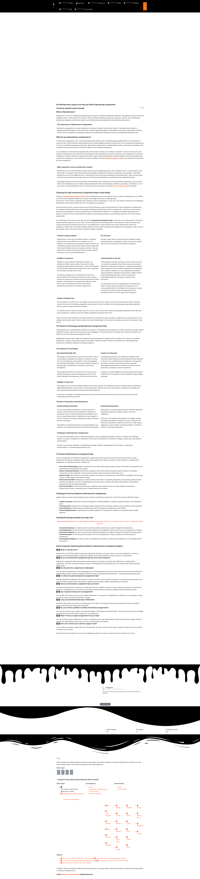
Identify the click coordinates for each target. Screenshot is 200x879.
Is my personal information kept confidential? (77, 600)
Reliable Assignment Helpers (115, 158)
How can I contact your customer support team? (78, 624)
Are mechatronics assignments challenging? (77, 568)
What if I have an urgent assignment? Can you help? (79, 616)
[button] (100, 550)
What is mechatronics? (69, 550)
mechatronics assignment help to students (116, 521)
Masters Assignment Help (70, 874)
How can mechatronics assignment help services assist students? (85, 558)
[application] (84, 3)
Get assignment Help (121, 186)
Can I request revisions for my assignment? (76, 592)
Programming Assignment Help (74, 196)
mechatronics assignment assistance (67, 343)
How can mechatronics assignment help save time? (79, 584)
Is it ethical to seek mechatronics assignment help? (79, 576)
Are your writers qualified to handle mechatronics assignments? (84, 608)
